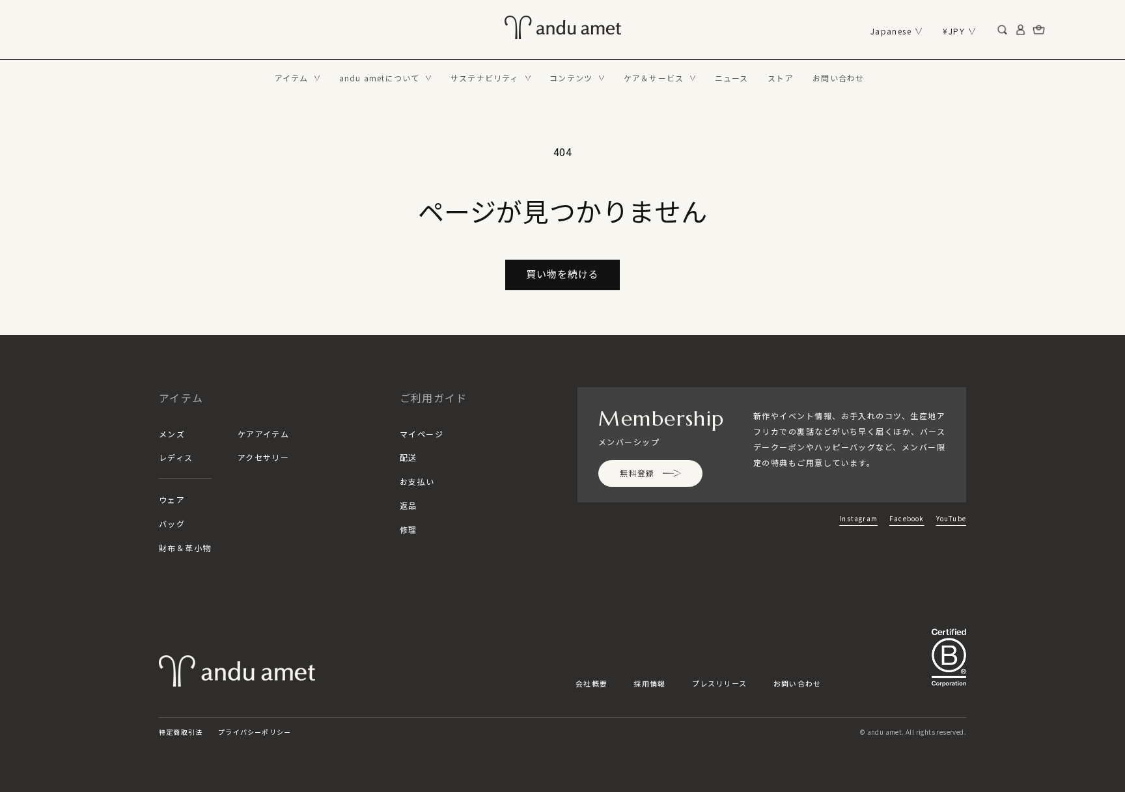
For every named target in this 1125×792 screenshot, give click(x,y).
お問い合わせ (797, 683)
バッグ (172, 523)
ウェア (172, 499)
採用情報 (649, 683)
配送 (408, 457)
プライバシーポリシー (254, 732)
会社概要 (591, 683)
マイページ (421, 433)
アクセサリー (264, 457)
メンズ (172, 433)
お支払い (417, 481)
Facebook (906, 518)
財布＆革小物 (185, 547)
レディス (176, 457)
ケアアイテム (264, 433)
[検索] (1002, 29)
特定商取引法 (180, 732)
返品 (408, 505)
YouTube (951, 518)
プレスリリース (719, 683)
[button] (297, 78)
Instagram (858, 518)
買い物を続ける (562, 273)
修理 (408, 529)
